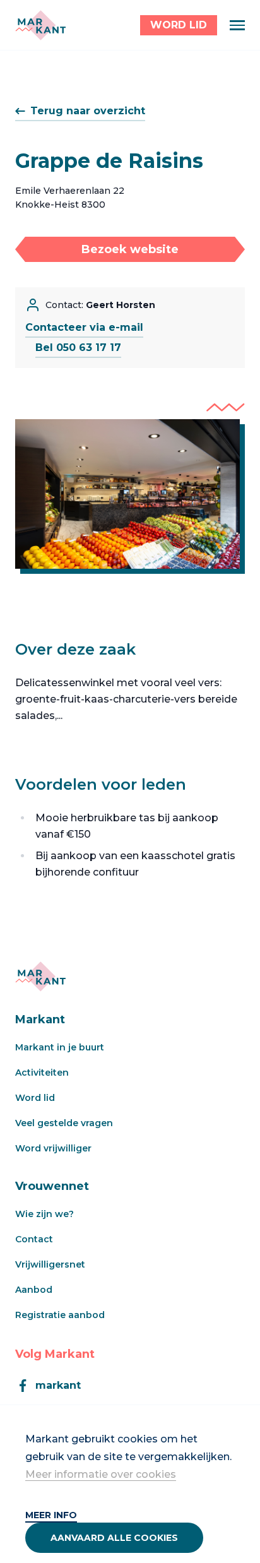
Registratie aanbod (60, 1315)
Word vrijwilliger (53, 1148)
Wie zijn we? (44, 1214)
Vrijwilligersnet (50, 1264)
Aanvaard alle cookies (114, 1537)
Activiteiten (42, 1072)
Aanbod (33, 1289)
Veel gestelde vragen (64, 1123)
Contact (34, 1239)
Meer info (51, 1515)
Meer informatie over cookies (100, 1474)
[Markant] (40, 25)
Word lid (35, 1097)
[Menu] (237, 25)
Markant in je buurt (59, 1047)
